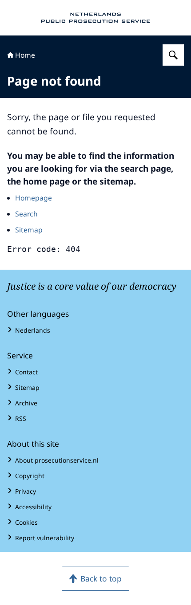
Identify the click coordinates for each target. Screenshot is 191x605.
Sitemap (29, 230)
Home (25, 55)
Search (26, 214)
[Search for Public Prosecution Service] (173, 55)
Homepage (33, 198)
